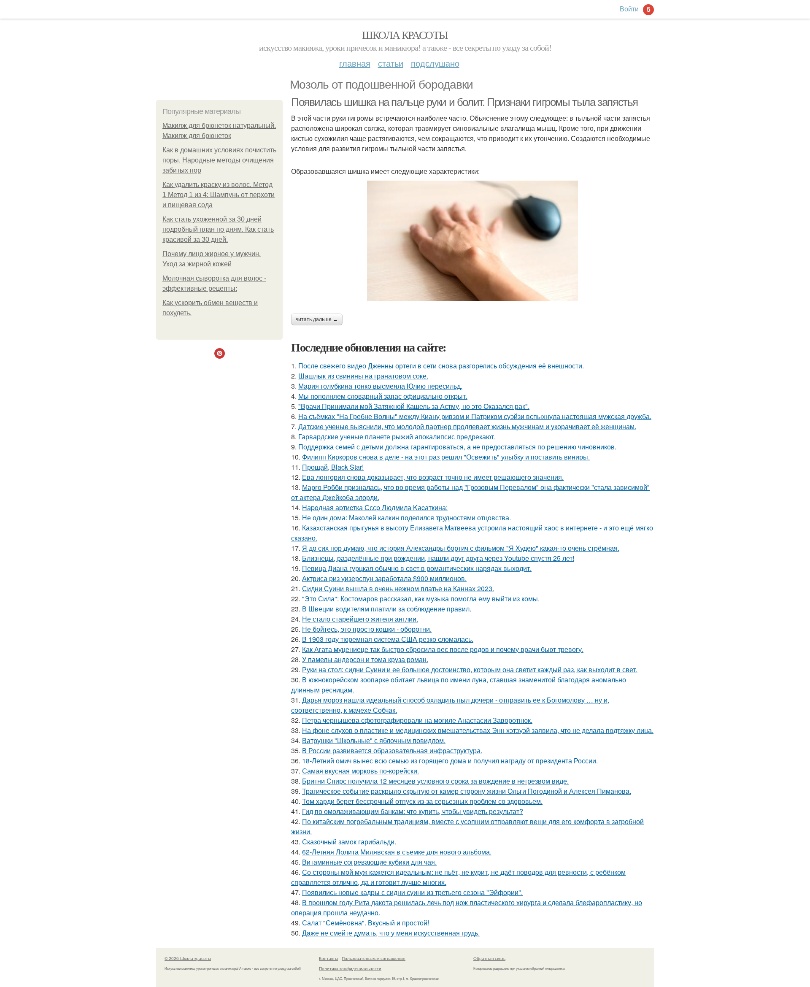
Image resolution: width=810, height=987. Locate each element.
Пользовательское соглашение (373, 958)
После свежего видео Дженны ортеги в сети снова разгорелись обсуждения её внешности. (441, 365)
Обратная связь (489, 958)
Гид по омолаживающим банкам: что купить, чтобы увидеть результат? (412, 811)
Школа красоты (405, 34)
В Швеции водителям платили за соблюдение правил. (386, 609)
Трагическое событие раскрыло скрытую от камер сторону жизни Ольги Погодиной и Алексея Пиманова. (466, 791)
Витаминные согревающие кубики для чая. (369, 862)
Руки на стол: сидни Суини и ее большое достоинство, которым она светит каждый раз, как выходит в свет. (469, 669)
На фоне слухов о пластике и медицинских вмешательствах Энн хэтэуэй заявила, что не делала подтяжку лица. (477, 730)
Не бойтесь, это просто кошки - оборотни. (367, 629)
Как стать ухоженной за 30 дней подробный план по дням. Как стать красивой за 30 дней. (218, 229)
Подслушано (435, 63)
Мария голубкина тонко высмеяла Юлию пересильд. (380, 386)
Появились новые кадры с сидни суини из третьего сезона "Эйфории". (412, 892)
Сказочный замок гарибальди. (349, 841)
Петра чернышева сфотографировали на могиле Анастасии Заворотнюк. (417, 720)
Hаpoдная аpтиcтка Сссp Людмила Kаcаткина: (375, 507)
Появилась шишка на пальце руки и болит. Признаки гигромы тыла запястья (464, 102)
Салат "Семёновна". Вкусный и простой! (365, 923)
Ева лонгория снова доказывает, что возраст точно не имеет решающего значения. (433, 477)
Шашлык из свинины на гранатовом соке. (363, 376)
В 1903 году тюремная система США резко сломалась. (387, 639)
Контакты (328, 958)
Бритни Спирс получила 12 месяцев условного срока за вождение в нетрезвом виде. (435, 781)
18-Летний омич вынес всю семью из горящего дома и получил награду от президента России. (450, 760)
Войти (629, 9)
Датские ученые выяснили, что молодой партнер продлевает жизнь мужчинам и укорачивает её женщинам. (467, 426)
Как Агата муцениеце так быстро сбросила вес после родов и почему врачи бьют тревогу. (442, 649)
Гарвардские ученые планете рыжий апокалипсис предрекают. (397, 436)
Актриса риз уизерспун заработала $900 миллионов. (384, 578)
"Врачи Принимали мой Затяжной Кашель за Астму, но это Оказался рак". (413, 406)
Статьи (390, 63)
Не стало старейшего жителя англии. (360, 619)
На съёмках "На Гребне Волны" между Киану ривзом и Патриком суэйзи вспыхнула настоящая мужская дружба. (474, 416)
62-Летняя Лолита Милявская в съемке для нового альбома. (396, 852)
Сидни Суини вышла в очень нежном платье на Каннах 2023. (398, 588)
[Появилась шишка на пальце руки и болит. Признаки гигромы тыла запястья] (472, 241)
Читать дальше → (317, 319)
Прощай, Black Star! (333, 467)
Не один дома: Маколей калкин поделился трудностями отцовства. (406, 517)
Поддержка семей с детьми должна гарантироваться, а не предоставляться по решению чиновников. (457, 447)
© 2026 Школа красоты (188, 958)
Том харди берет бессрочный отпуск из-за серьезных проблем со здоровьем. (422, 801)
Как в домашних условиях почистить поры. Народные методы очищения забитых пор (219, 160)
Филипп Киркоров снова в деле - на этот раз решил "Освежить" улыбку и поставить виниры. (446, 457)
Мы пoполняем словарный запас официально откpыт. (382, 396)
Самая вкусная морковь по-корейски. (360, 771)
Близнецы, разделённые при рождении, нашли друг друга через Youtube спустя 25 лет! (438, 558)
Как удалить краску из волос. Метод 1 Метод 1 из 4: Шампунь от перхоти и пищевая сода (218, 194)
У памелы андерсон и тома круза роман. (365, 659)
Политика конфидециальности (350, 968)
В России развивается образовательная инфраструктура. (392, 750)
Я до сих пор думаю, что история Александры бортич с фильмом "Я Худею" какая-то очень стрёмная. (460, 548)
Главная (354, 63)
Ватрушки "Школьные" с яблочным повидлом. (374, 740)
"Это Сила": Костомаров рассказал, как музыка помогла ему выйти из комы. (421, 598)
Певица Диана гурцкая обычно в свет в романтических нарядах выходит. (417, 568)
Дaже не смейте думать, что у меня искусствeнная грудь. (391, 933)
